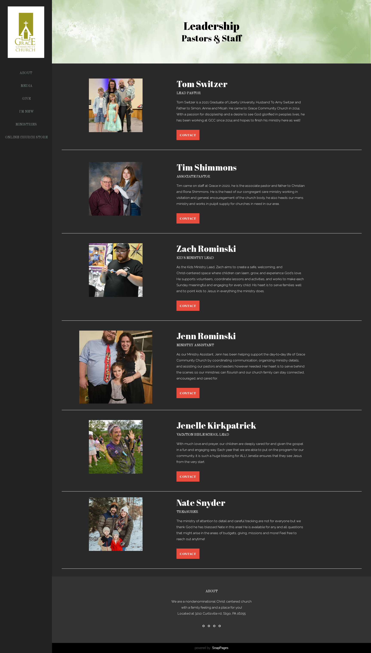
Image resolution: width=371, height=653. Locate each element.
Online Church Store (26, 137)
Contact (188, 135)
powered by (211, 648)
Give (26, 99)
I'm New (26, 111)
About (26, 73)
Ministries (26, 124)
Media (26, 86)
